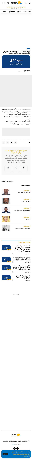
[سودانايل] (16, 3)
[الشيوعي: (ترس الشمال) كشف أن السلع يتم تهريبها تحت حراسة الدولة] (6, 267)
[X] (16, 168)
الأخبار (28, 48)
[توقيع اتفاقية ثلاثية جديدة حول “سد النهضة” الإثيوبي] (6, 259)
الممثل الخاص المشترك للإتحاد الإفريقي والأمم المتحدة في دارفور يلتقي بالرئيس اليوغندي (22, 249)
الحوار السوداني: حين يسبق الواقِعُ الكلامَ (22, 228)
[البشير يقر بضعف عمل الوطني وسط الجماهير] (6, 277)
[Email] (11, 142)
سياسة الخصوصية (22, 454)
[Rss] (14, 448)
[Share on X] (15, 142)
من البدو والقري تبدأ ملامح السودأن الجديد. (22, 210)
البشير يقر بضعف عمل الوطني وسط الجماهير (23, 277)
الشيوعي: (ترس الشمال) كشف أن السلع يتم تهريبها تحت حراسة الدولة (21, 268)
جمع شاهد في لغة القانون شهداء (24, 192)
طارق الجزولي (27, 254)
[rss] (8, 168)
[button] (5, 454)
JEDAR (13, 444)
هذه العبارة (28, 219)
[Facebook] (24, 168)
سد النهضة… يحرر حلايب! (25, 201)
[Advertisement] (16, 30)
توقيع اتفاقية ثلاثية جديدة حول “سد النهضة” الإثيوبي (21, 258)
